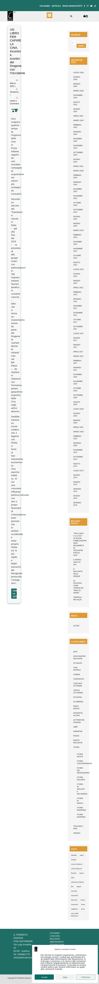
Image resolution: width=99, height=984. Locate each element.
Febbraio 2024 (77, 176)
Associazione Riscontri (78, 657)
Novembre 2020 (78, 382)
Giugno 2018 (76, 497)
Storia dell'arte (78, 778)
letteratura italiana (78, 721)
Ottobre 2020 (77, 389)
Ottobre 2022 (77, 256)
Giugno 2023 (76, 217)
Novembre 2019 (78, 451)
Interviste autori (78, 714)
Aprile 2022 (78, 287)
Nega (65, 977)
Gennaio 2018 (77, 503)
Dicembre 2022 (77, 242)
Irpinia (81, 873)
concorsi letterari (76, 864)
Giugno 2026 (76, 78)
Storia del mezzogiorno (78, 770)
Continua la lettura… (15, 593)
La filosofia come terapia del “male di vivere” (78, 586)
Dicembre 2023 (77, 190)
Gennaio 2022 (77, 300)
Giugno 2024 (76, 160)
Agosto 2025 (76, 103)
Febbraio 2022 (77, 293)
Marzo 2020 (78, 431)
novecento (74, 895)
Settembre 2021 (78, 327)
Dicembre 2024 (77, 139)
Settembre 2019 (78, 458)
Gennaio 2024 (77, 183)
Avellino (73, 860)
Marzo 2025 (78, 120)
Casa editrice (77, 668)
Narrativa (77, 731)
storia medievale (78, 808)
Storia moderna (78, 815)
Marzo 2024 (78, 170)
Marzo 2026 (78, 91)
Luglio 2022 (78, 269)
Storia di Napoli (78, 800)
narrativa (74, 891)
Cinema (76, 674)
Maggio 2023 (76, 224)
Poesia (76, 736)
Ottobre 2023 (77, 204)
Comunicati (78, 679)
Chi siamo (45, 6)
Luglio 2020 (78, 409)
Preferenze (85, 977)
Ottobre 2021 (77, 320)
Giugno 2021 (76, 339)
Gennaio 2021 (77, 368)
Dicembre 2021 (77, 307)
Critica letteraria (78, 691)
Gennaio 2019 (77, 490)
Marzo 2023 (78, 230)
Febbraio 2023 (77, 236)
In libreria (78, 701)
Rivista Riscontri (77, 741)
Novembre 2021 (78, 314)
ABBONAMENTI (57, 941)
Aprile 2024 (78, 166)
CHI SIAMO (55, 933)
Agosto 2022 (76, 263)
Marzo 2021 (78, 356)
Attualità (77, 663)
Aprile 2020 (78, 427)
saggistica (74, 909)
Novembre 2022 (78, 249)
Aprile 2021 (78, 351)
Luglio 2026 (78, 72)
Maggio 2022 (76, 281)
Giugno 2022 (76, 275)
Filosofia (77, 697)
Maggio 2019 (76, 483)
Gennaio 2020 (77, 444)
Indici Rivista (76, 707)
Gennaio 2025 (77, 133)
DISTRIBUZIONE (57, 944)
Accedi (76, 625)
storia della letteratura (74, 914)
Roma (83, 904)
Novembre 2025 (78, 96)
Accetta (44, 977)
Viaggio (76, 833)
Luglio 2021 (78, 333)
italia (72, 878)
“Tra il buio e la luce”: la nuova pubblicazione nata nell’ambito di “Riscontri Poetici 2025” (78, 544)
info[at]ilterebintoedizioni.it (28, 957)
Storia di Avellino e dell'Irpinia (78, 789)
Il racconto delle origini (78, 572)
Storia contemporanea (78, 762)
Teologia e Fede (78, 827)
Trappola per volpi (77, 598)
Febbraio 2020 (77, 437)
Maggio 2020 (76, 421)
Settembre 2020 (78, 396)
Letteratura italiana (77, 882)
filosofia (73, 873)
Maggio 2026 (76, 85)
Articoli (56, 6)
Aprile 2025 (78, 116)
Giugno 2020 (76, 414)
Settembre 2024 (78, 153)
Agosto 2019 (76, 464)
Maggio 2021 (76, 346)
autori (82, 855)
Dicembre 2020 (77, 375)
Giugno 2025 (76, 110)
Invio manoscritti (72, 6)
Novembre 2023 (78, 197)
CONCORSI (55, 936)
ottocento (74, 900)
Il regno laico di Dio (77, 562)
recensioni (74, 904)
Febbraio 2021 (77, 361)
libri (72, 887)
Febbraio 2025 (77, 126)
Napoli (79, 887)
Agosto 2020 (76, 403)
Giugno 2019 (76, 476)
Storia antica (78, 755)
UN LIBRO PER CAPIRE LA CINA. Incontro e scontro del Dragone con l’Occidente (17, 51)
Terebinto (14, 92)
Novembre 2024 (78, 146)
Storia (76, 747)
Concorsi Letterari (77, 684)
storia (83, 909)
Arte (75, 651)
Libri (75, 727)
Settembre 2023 (78, 210)
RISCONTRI (55, 939)
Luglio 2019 (78, 470)
